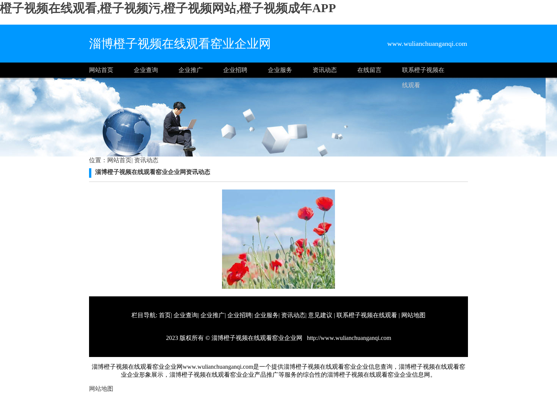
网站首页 (101, 70)
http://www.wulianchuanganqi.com (348, 338)
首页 (165, 315)
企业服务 (280, 70)
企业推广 (190, 70)
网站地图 (413, 315)
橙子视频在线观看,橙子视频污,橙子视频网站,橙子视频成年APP (168, 8)
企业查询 (146, 70)
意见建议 (320, 315)
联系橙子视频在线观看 (423, 72)
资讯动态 (325, 70)
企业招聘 (235, 70)
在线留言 (369, 70)
